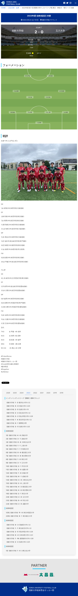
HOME (3, 8)
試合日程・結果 (13, 8)
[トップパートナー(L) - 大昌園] (39, 576)
